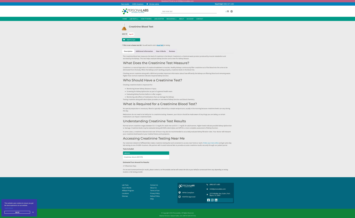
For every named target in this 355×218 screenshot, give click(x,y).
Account (190, 19)
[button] (227, 11)
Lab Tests (133, 19)
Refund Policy (155, 196)
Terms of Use (154, 191)
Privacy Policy (155, 193)
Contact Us (154, 185)
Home (124, 19)
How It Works (146, 19)
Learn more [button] (9, 208)
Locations (125, 193)
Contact (199, 19)
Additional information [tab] (144, 51)
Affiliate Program (128, 191)
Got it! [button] (17, 212)
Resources (171, 19)
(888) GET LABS (229, 4)
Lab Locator (159, 19)
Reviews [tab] (172, 51)
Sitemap (125, 196)
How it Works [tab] (161, 51)
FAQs (152, 199)
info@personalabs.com (186, 1)
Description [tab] (128, 51)
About (181, 19)
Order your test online (211, 143)
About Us (153, 188)
